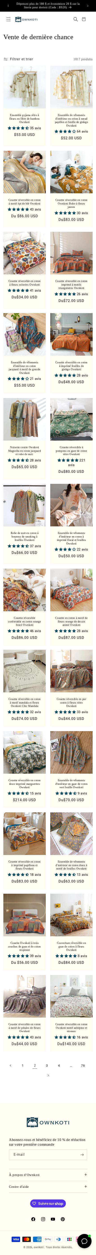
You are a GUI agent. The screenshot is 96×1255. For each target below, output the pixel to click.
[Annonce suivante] (88, 6)
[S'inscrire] (82, 1155)
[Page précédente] (11, 1065)
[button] (8, 19)
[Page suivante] (48, 1075)
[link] (35, 1065)
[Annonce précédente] (8, 6)
